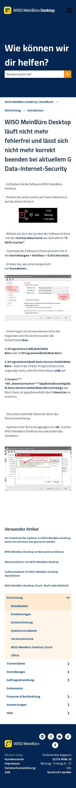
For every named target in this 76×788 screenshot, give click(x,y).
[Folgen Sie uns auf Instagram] (51, 736)
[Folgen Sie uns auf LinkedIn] (42, 736)
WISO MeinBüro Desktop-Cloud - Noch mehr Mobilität (37, 585)
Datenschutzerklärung (20, 768)
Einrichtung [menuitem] (15, 597)
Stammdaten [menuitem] (16, 663)
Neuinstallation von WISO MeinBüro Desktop (32, 562)
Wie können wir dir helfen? (37, 55)
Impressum (12, 763)
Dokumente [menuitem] (15, 688)
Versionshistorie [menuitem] (22, 639)
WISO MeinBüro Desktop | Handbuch (29, 102)
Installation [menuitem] (19, 606)
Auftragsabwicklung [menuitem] (20, 680)
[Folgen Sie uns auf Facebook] (55, 745)
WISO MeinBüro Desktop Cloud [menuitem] (31, 647)
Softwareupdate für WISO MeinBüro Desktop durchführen (31, 573)
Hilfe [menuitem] (10, 713)
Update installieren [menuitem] (24, 630)
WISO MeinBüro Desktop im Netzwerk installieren (34, 551)
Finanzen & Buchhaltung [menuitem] (23, 696)
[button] (68, 598)
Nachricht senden (59, 772)
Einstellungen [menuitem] (16, 672)
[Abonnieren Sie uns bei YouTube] (59, 736)
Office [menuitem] (15, 655)
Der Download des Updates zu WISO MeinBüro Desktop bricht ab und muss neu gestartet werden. (38, 540)
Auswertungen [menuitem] (17, 704)
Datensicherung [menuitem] (22, 622)
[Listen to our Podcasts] (68, 736)
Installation (35, 110)
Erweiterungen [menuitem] (21, 614)
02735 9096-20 (61, 759)
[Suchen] (67, 74)
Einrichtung (13, 110)
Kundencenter (14, 759)
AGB (7, 772)
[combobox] (34, 74)
